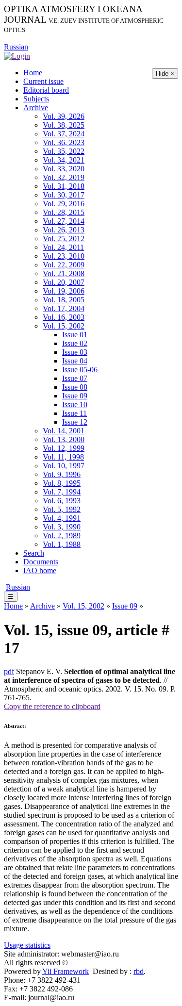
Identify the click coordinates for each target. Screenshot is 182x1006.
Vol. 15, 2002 (63, 326)
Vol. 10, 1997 (63, 466)
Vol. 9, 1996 (62, 474)
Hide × (165, 73)
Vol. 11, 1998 (63, 457)
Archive (35, 107)
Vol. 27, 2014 (63, 221)
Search (33, 553)
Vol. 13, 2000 (63, 439)
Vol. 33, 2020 (63, 169)
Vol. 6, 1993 (62, 500)
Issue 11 (74, 413)
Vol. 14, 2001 (63, 431)
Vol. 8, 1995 (62, 483)
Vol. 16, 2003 (63, 317)
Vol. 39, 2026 (63, 116)
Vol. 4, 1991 (62, 518)
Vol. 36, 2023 (63, 142)
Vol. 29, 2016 (63, 203)
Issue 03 (74, 352)
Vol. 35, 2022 (63, 151)
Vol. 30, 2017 (63, 195)
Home (32, 72)
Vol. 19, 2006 (63, 291)
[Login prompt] (17, 55)
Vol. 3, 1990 (62, 527)
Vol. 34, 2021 (63, 160)
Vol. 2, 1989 (62, 535)
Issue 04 (74, 361)
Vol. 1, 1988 (62, 544)
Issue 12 (74, 422)
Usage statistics (27, 945)
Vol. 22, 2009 (63, 265)
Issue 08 (74, 387)
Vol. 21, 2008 (63, 273)
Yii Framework (65, 971)
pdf (9, 671)
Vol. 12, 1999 (63, 448)
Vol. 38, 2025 (63, 125)
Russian (16, 47)
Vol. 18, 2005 (63, 300)
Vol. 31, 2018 (63, 186)
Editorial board (46, 90)
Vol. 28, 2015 (63, 212)
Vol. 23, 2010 (63, 256)
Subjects (36, 99)
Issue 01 (74, 334)
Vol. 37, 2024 (63, 134)
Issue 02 (74, 343)
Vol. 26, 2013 (63, 230)
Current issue (43, 81)
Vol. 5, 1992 (62, 509)
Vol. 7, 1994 (62, 492)
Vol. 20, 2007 (63, 282)
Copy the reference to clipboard (52, 706)
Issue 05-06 (80, 369)
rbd (138, 971)
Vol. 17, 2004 (63, 308)
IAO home (39, 570)
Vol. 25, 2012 (63, 238)
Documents (40, 562)
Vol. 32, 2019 (63, 177)
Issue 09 (74, 396)
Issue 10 (74, 404)
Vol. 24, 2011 (63, 247)
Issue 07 (74, 378)
